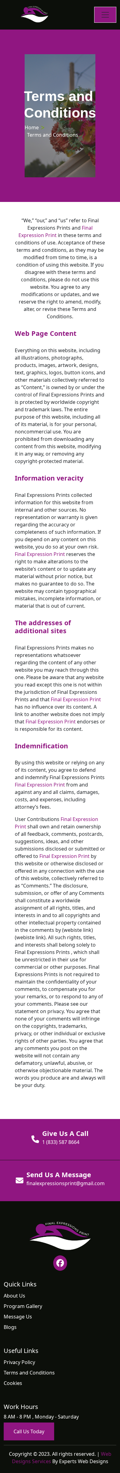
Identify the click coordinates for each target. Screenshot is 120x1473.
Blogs (10, 1327)
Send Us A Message (58, 1174)
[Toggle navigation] (105, 15)
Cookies (13, 1383)
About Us (14, 1295)
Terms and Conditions (29, 1372)
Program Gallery (23, 1306)
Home (32, 127)
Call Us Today (29, 1431)
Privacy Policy (19, 1362)
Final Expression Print (40, 554)
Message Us (18, 1316)
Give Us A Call (65, 1133)
